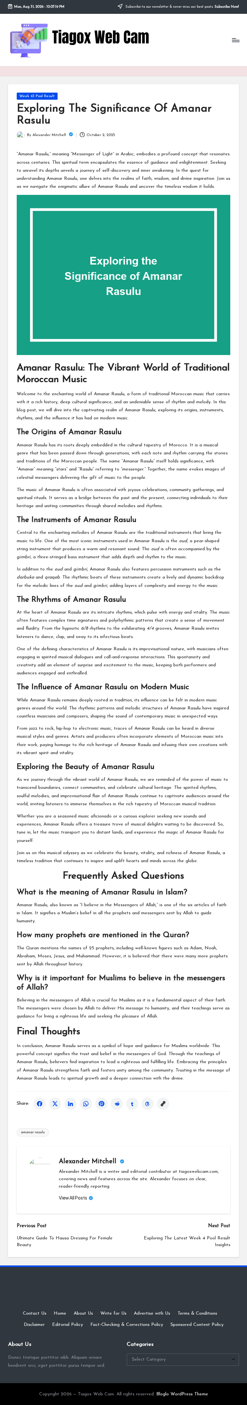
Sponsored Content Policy (197, 1324)
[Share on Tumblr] (132, 1104)
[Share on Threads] (148, 1104)
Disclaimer (34, 1324)
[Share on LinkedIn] (70, 1104)
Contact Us (34, 1313)
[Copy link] (163, 1104)
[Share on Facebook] (39, 1104)
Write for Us (113, 1313)
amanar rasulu (33, 1132)
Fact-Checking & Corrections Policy (126, 1324)
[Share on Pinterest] (101, 1104)
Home (60, 1313)
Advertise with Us (152, 1313)
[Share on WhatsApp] (86, 1104)
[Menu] (235, 40)
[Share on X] (55, 1104)
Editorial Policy (67, 1324)
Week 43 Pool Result (37, 96)
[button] (76, 1198)
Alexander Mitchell (88, 1161)
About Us (83, 1313)
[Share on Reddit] (117, 1104)
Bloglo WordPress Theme (182, 1394)
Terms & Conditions (197, 1313)
